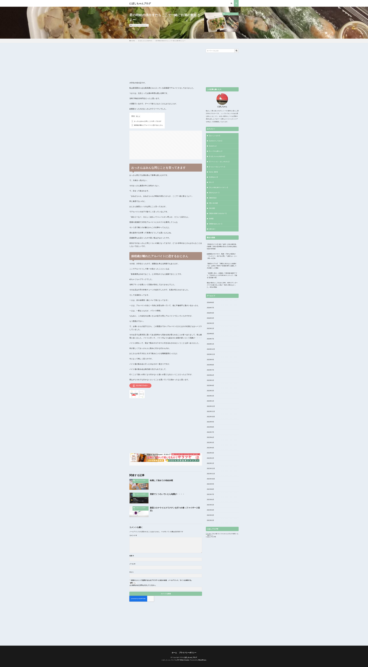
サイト (131, 572)
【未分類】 (212, 208)
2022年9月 (210, 422)
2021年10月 (211, 479)
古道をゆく (212, 229)
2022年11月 (211, 411)
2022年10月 (211, 416)
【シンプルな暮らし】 (215, 151)
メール (132, 564)
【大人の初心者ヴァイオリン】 (218, 187)
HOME (133, 41)
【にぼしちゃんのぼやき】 (139, 25)
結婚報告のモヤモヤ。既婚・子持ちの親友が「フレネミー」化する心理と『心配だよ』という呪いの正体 (222, 256)
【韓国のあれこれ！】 (215, 224)
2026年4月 (210, 313)
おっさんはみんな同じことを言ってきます (146, 121)
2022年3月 (210, 453)
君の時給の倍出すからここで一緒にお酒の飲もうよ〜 (170, 40)
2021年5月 (210, 505)
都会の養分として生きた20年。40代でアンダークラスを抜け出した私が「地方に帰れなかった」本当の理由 (222, 285)
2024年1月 (210, 344)
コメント (133, 535)
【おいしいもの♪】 (214, 135)
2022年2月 (210, 458)
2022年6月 (210, 437)
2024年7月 (210, 339)
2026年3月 (210, 318)
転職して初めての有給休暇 (161, 480)
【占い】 (211, 182)
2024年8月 (210, 333)
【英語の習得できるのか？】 (217, 213)
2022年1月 (210, 463)
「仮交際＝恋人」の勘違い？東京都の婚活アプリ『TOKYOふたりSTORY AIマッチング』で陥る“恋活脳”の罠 (222, 275)
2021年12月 (211, 468)
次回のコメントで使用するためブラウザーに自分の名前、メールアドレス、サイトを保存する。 (162, 580)
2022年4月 (210, 447)
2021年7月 (210, 494)
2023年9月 (210, 359)
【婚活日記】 (212, 198)
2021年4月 (210, 510)
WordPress (202, 660)
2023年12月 (211, 349)
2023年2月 (210, 396)
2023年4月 (210, 385)
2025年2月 (210, 323)
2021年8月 (210, 489)
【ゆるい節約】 (213, 172)
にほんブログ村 (211, 537)
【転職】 (211, 218)
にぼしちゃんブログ (140, 3)
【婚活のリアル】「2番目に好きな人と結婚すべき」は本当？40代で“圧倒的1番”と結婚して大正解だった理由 (221, 266)
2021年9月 (210, 484)
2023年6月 (210, 375)
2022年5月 (210, 442)
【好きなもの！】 (214, 192)
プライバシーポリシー (187, 653)
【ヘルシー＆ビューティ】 (217, 167)
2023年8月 (210, 365)
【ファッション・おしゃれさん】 (219, 161)
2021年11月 (211, 473)
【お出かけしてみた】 (215, 141)
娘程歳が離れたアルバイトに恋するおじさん (147, 125)
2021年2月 (210, 520)
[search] (236, 51)
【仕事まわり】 (213, 177)
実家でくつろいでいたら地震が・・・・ (167, 494)
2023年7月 (210, 370)
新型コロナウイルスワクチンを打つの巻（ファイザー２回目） (175, 509)
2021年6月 (210, 499)
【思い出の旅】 (213, 203)
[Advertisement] (165, 62)
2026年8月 (210, 302)
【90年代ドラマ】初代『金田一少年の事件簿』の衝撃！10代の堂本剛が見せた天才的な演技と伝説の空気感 (222, 246)
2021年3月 (210, 515)
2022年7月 (210, 432)
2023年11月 (211, 354)
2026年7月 (210, 307)
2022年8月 (210, 427)
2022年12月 (211, 406)
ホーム (174, 653)
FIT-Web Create (183, 660)
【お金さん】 (212, 146)
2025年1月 (210, 328)
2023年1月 (210, 401)
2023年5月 (210, 380)
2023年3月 (210, 390)
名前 (131, 555)
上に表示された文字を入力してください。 (143, 585)
